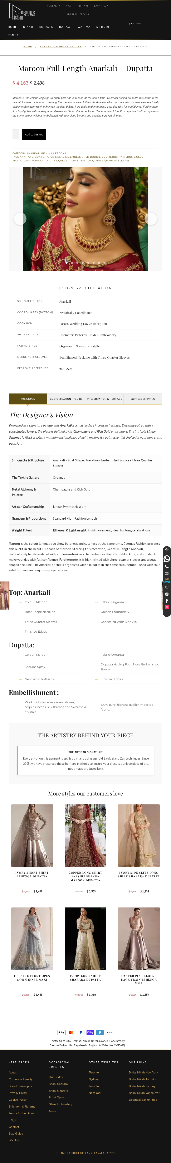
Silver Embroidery (60, 1104)
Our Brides (56, 1077)
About (12, 1072)
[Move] (166, 549)
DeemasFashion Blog (143, 1099)
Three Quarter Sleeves (112, 160)
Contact (14, 1127)
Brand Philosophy (20, 1086)
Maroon (38, 160)
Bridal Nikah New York (143, 1072)
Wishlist (14, 1140)
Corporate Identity (21, 1079)
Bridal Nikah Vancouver (144, 1092)
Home (13, 27)
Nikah (28, 27)
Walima (84, 27)
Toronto (94, 1072)
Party (13, 34)
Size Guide (16, 1133)
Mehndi (102, 27)
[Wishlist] (166, 587)
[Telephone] (166, 566)
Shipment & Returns (22, 1106)
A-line (52, 1111)
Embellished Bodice (85, 156)
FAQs (12, 1120)
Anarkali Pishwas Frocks (61, 46)
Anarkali (27, 156)
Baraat (65, 27)
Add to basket (34, 134)
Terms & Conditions (21, 1113)
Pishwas (83, 6)
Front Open (56, 1097)
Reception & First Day (76, 160)
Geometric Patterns (117, 156)
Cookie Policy (17, 1099)
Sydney (94, 1079)
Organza (52, 160)
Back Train (101, 6)
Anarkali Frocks (78, 14)
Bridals (46, 27)
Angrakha (53, 6)
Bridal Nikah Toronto (142, 1079)
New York (95, 1092)
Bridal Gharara (58, 1090)
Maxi (69, 6)
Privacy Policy (18, 1092)
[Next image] (151, 219)
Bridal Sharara (58, 1084)
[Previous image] (20, 219)
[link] (167, 558)
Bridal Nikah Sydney (142, 1086)
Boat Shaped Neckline (52, 156)
